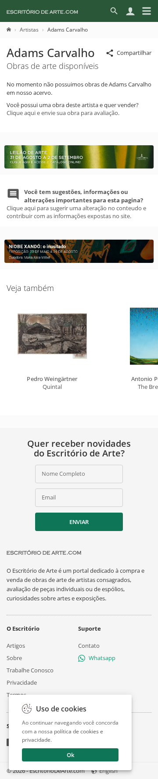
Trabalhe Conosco (30, 670)
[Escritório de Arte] (42, 11)
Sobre (14, 658)
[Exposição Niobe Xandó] (79, 261)
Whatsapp (102, 658)
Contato (89, 646)
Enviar (79, 522)
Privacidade (22, 682)
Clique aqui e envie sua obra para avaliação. (63, 113)
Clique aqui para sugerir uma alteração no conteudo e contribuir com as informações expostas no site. (76, 204)
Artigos (16, 646)
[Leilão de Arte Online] (79, 166)
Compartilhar (134, 53)
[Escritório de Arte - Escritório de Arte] (44, 552)
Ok (70, 755)
